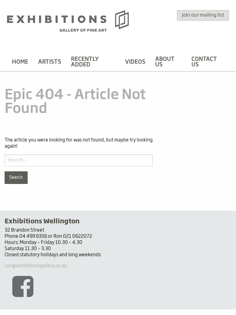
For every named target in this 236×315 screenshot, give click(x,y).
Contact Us (204, 62)
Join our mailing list (203, 15)
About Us (165, 62)
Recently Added (85, 62)
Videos (135, 62)
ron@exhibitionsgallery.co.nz (36, 266)
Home (20, 62)
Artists (49, 62)
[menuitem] (20, 62)
